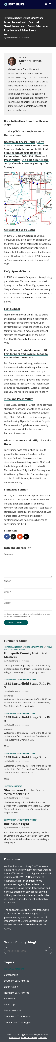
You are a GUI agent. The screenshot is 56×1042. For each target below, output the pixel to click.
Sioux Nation (11, 986)
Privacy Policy (14, 1037)
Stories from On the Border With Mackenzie (25, 792)
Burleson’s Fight (16, 824)
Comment (8, 554)
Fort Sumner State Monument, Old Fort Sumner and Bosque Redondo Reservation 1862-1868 (26, 151)
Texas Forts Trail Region (17, 1016)
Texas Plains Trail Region (17, 1022)
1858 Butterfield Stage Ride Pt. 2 (27, 719)
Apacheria (9, 998)
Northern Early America (16, 992)
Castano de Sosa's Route (19, 141)
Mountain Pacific (13, 1010)
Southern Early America (16, 980)
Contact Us (42, 1037)
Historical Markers (34, 18)
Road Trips (10, 1004)
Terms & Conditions (29, 1037)
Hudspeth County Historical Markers (25, 655)
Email (7, 592)
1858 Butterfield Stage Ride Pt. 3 (27, 685)
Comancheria (10, 679)
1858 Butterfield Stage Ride (25, 757)
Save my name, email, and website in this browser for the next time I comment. (28, 615)
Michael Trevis (12, 37)
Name (7, 581)
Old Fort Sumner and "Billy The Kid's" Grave (26, 161)
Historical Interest (13, 18)
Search (46, 950)
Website (7, 603)
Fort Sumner (33, 145)
